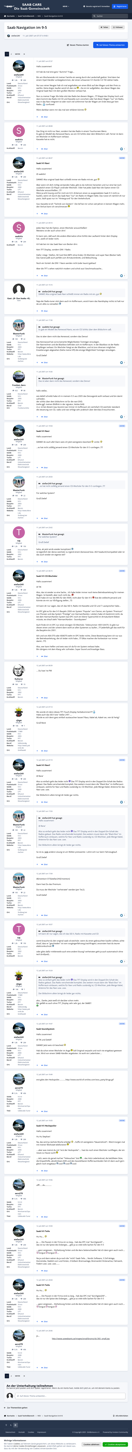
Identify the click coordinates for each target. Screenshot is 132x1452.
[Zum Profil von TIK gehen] (19, 532)
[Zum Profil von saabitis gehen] (19, 131)
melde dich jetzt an (82, 1388)
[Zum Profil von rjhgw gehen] (19, 712)
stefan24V (15, 35)
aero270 (19, 1088)
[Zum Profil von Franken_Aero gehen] (19, 376)
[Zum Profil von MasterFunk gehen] (19, 325)
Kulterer (19, 679)
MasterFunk (19, 334)
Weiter (17, 54)
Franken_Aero (19, 385)
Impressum (41, 1432)
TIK (18, 541)
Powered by (115, 1432)
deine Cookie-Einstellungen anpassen (29, 1446)
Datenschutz (10, 1432)
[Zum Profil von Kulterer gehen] (19, 670)
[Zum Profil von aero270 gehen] (19, 1079)
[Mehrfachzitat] (37, 117)
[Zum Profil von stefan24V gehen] (8, 35)
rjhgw (19, 720)
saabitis (19, 139)
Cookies (31, 1432)
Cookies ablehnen (91, 1444)
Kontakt (22, 1432)
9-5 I (46, 35)
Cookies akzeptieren (117, 1444)
